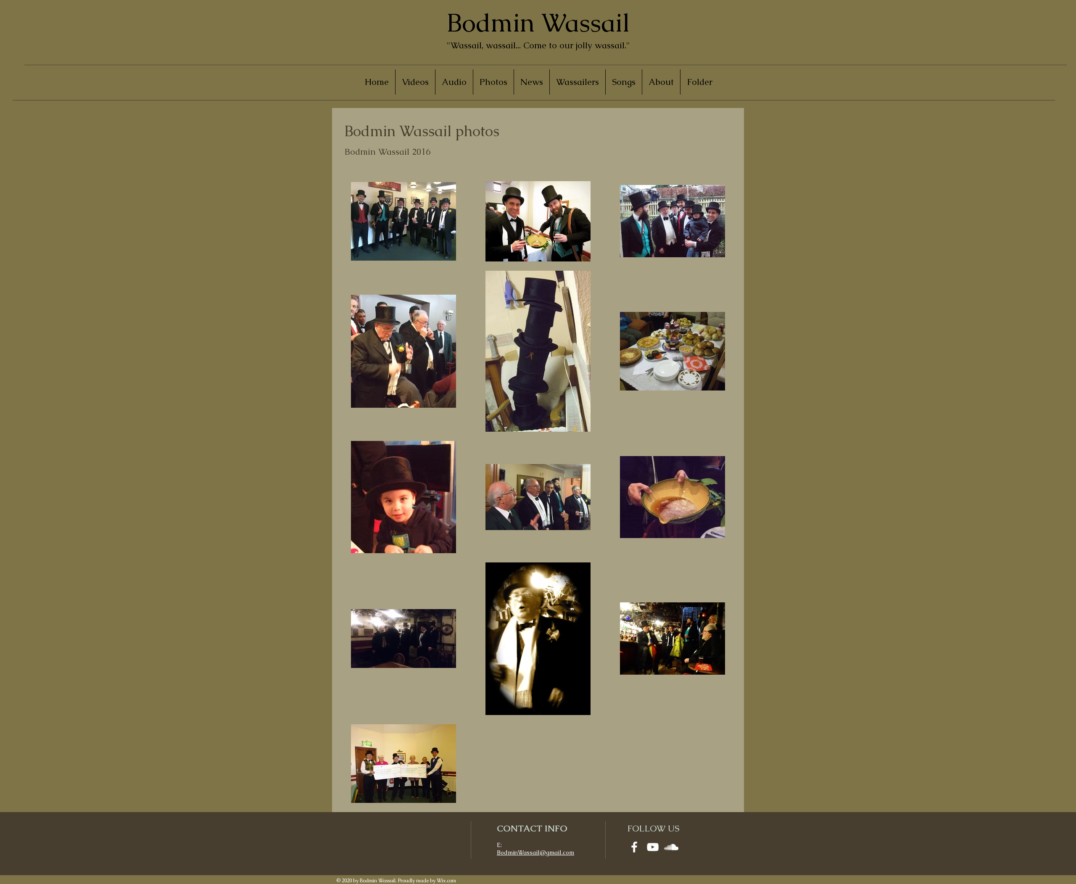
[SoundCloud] (671, 847)
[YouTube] (653, 847)
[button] (493, 82)
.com (568, 852)
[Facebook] (634, 847)
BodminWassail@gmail (529, 852)
